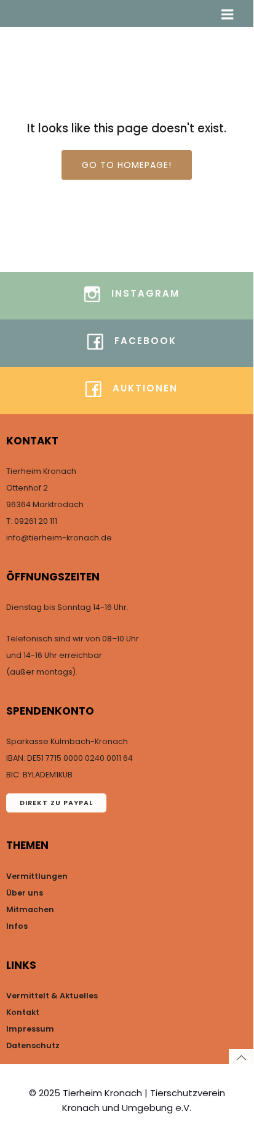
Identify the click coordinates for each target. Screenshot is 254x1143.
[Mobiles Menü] (227, 14)
